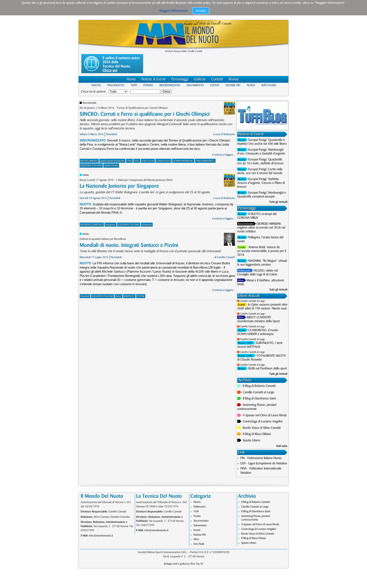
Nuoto (96, 85)
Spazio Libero (251, 440)
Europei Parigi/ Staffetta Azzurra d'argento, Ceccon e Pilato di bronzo (261, 183)
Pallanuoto (115, 85)
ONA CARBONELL (205, 161)
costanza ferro (163, 161)
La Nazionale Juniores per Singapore (119, 186)
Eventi (214, 85)
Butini (118, 296)
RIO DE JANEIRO (89, 161)
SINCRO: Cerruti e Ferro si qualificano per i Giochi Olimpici (145, 114)
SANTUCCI (129, 296)
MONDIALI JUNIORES (91, 225)
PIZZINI (140, 296)
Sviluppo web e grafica (175, 564)
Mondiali (84, 296)
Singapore (110, 225)
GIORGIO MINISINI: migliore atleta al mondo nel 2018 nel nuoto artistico (261, 227)
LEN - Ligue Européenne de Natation (263, 463)
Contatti (217, 79)
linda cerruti (148, 161)
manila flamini (111, 165)
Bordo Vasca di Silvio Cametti (262, 427)
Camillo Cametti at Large (252, 301)
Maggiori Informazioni (173, 10)
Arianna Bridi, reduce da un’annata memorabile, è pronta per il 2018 (261, 251)
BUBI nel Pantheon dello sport (267, 368)
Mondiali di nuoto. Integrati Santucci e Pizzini (129, 245)
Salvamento (195, 85)
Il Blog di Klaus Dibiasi (257, 434)
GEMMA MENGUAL (183, 161)
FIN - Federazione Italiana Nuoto (261, 458)
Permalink (111, 134)
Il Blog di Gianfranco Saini (259, 398)
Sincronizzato (169, 85)
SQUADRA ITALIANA (91, 165)
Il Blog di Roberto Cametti (259, 386)
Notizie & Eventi (153, 79)
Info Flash (268, 85)
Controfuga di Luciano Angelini (262, 421)
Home (131, 79)
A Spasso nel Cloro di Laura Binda (265, 415)
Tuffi (134, 85)
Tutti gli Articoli (278, 202)
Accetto (201, 10)
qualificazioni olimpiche (112, 161)
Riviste (234, 79)
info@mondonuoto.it (101, 535)
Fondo (148, 85)
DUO (136, 161)
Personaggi (179, 79)
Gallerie (200, 79)
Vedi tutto (281, 446)
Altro (251, 85)
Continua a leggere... (223, 154)
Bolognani (147, 225)
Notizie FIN (233, 85)
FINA (129, 161)
